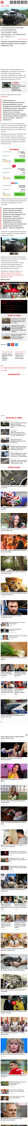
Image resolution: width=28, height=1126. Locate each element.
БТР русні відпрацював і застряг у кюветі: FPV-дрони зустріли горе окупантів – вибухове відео (18, 455)
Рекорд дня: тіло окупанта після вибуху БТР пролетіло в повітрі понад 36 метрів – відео (18, 462)
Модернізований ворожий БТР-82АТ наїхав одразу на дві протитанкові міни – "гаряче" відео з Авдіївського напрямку (18, 328)
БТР (2, 367)
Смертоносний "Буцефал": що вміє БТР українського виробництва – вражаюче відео (18, 87)
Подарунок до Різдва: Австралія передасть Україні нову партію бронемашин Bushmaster (18, 448)
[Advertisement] (14, 171)
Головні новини (8, 305)
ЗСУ (2, 370)
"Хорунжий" (3, 251)
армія (5, 370)
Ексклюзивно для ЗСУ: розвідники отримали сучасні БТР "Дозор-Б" (18, 441)
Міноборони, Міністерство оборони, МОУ (14, 367)
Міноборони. (4, 96)
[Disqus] (14, 396)
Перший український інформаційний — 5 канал (2, 2)
